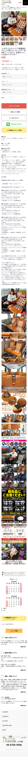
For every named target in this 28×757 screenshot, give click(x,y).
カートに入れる (15, 106)
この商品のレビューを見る (14, 130)
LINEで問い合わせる (16, 124)
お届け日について (6, 89)
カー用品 (7, 6)
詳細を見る (23, 646)
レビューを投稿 (14, 631)
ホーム (2, 6)
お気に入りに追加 (15, 112)
